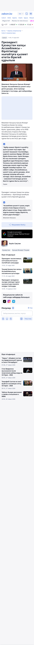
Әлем (9, 18)
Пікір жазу (28, 319)
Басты (3, 31)
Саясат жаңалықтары (9, 33)
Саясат (4, 18)
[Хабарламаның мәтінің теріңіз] (17, 313)
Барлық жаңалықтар (14, 31)
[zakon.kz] (7, 14)
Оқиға (20, 18)
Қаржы (14, 18)
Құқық (26, 18)
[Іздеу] (26, 13)
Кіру (31, 308)
